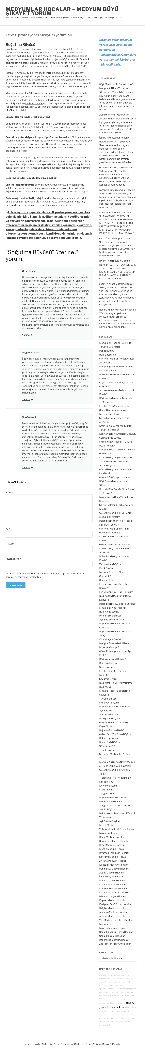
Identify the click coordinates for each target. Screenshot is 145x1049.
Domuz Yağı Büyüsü (109, 742)
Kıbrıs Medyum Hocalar (119, 212)
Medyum (70, 1044)
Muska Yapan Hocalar (111, 801)
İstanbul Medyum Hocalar (113, 896)
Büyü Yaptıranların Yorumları (114, 706)
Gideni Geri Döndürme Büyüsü (115, 734)
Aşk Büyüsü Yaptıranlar (111, 619)
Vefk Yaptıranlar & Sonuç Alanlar (117, 829)
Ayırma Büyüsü (107, 465)
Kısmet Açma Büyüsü (110, 639)
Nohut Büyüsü (106, 825)
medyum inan (121, 1003)
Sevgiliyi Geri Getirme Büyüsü (115, 805)
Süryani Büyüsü (107, 746)
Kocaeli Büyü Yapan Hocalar (114, 892)
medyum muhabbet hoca (108, 975)
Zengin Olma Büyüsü (110, 564)
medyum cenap (112, 982)
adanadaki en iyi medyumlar (114, 999)
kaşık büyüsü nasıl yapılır (119, 1015)
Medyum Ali (107, 1044)
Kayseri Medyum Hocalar (112, 900)
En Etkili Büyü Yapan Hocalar (114, 406)
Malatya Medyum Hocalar (121, 167)
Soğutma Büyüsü (20, 44)
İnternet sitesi (13, 558)
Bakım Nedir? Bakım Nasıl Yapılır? (117, 813)
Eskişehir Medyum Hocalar (113, 864)
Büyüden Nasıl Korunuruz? (113, 797)
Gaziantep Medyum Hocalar (114, 841)
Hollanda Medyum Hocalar (120, 190)
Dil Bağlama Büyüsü (109, 718)
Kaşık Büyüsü (106, 726)
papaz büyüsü (44, 137)
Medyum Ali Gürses (93, 1044)
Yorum (10, 492)
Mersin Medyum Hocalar (112, 849)
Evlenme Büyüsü (108, 785)
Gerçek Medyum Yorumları (113, 722)
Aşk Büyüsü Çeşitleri (110, 821)
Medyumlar (79, 1044)
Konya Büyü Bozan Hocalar (113, 888)
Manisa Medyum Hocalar (112, 880)
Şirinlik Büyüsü (107, 809)
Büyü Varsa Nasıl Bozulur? (113, 659)
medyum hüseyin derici (118, 1022)
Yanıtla (26, 335)
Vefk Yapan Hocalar (110, 714)
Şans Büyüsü (106, 667)
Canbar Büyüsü (107, 580)
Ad (8, 529)
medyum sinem (108, 992)
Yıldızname (105, 817)
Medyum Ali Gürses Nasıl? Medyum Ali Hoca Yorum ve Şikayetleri (116, 88)
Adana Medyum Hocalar (112, 872)
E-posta (11, 544)
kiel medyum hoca (123, 975)
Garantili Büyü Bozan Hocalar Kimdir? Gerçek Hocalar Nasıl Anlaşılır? (115, 548)
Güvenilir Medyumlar (110, 532)
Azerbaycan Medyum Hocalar (115, 944)
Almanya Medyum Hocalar (121, 309)
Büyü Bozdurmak (108, 354)
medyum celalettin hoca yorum (118, 1018)
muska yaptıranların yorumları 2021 (118, 1011)
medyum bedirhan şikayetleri (113, 989)
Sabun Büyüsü (106, 789)
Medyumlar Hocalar (112, 958)
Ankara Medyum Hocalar (120, 284)
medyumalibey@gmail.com (36, 324)
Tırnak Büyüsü (107, 750)
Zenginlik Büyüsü (108, 793)
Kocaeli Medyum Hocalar (112, 884)
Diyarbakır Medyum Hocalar (114, 853)
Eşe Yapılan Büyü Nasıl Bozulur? (116, 592)
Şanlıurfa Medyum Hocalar (113, 857)
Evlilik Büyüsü (106, 568)
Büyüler (10, 117)
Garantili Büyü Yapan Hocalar (114, 477)
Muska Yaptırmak (108, 833)
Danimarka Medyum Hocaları (114, 940)
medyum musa (104, 1015)
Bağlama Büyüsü (108, 663)
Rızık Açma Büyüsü (109, 611)
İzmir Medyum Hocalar (111, 876)
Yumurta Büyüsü (108, 698)
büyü (57, 123)
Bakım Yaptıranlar (109, 738)
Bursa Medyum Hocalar (111, 837)
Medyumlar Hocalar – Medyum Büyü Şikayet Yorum (62, 11)
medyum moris (104, 979)
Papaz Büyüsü (106, 350)
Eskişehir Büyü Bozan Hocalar (115, 904)
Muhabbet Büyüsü (109, 702)
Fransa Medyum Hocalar (118, 238)
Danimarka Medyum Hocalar (114, 868)
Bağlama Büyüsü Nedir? (111, 730)
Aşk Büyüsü (105, 710)
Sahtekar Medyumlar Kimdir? (114, 528)
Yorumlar (117, 1044)
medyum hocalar (34, 103)
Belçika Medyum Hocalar (112, 908)
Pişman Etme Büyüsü (110, 615)
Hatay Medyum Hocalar (111, 845)
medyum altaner (120, 992)
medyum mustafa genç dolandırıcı (115, 985)
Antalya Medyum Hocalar (112, 861)
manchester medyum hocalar (120, 979)
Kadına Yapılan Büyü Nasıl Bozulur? (117, 434)
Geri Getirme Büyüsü (110, 437)
